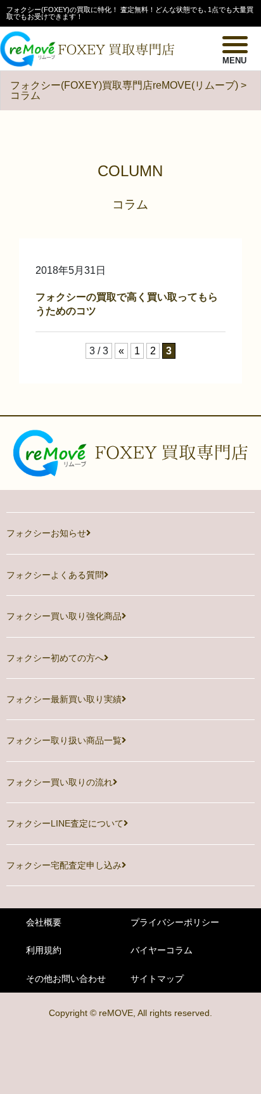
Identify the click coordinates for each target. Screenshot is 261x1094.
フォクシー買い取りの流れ (59, 782)
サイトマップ (157, 979)
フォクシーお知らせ (46, 533)
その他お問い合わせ (66, 979)
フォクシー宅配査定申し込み (64, 865)
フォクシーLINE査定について (65, 823)
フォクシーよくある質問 (55, 575)
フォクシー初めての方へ (55, 658)
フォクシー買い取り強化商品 (64, 616)
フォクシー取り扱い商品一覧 (64, 740)
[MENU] (235, 43)
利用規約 (43, 950)
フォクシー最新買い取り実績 (64, 699)
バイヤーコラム (161, 950)
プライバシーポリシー (174, 922)
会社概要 (43, 922)
